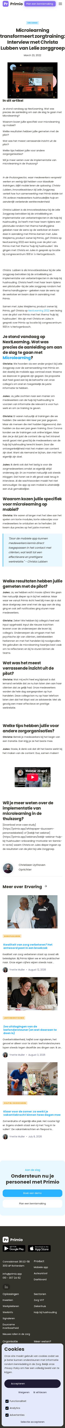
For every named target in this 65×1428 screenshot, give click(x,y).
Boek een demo (32, 1193)
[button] (59, 4)
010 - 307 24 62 (11, 1277)
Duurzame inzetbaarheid (11, 1326)
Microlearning (17, 357)
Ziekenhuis (40, 1306)
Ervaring (33, 23)
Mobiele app (41, 1267)
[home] (13, 4)
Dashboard (40, 1279)
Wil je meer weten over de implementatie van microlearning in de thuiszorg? (29, 161)
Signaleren (9, 1318)
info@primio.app (12, 1273)
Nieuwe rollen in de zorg (16, 1334)
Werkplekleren (11, 1306)
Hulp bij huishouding (45, 1312)
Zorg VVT (39, 1300)
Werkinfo (8, 1312)
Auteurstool (40, 1273)
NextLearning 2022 (39, 310)
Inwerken (8, 1300)
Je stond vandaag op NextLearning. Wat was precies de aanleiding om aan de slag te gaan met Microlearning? (32, 112)
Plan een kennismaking (32, 1203)
